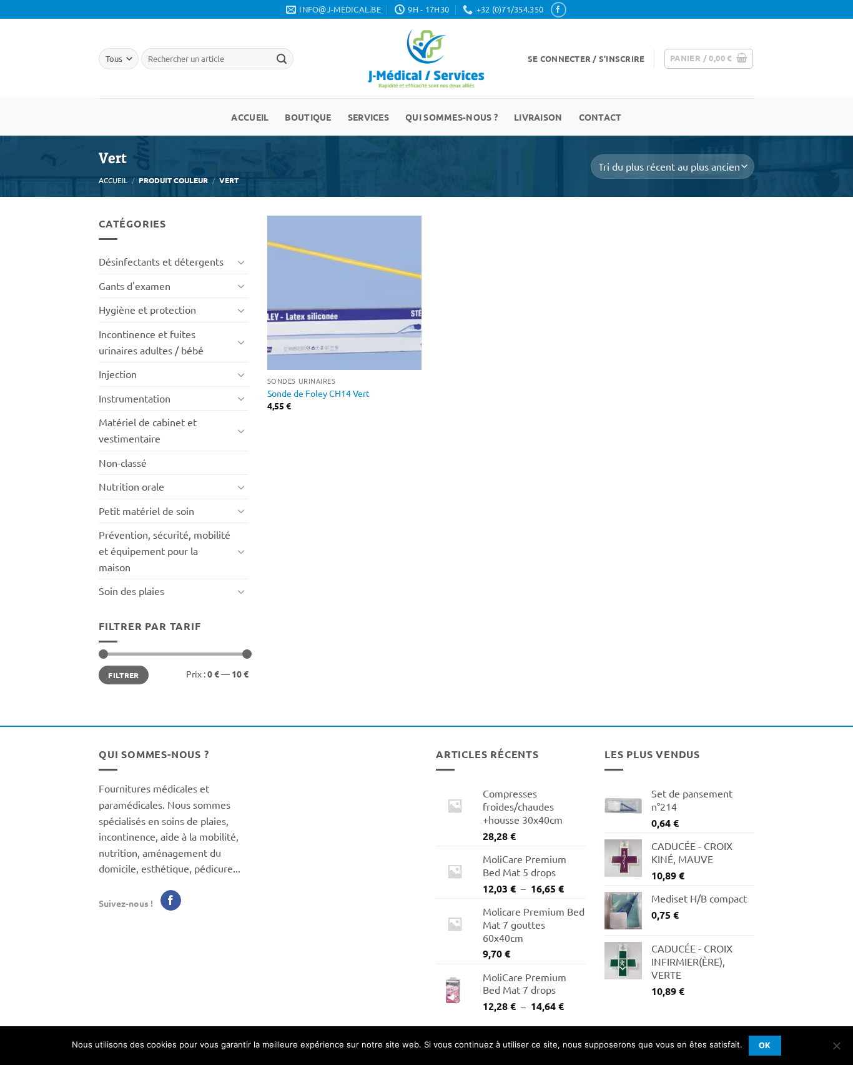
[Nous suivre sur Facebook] (558, 10)
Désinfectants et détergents (161, 261)
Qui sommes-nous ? (451, 116)
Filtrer (123, 675)
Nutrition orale (131, 486)
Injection (118, 374)
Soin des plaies (131, 590)
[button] (586, 59)
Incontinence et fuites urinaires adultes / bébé (151, 342)
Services (368, 116)
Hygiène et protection (147, 309)
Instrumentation (134, 398)
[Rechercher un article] (281, 58)
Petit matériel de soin (146, 510)
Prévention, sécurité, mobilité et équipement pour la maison (164, 550)
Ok (765, 1045)
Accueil (250, 116)
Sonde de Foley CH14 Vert (318, 393)
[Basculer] (241, 261)
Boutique (308, 116)
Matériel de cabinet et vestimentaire (148, 430)
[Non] (836, 1049)
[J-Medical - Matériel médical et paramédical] (426, 58)
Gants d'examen (134, 285)
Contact (600, 116)
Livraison (538, 116)
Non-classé (123, 462)
